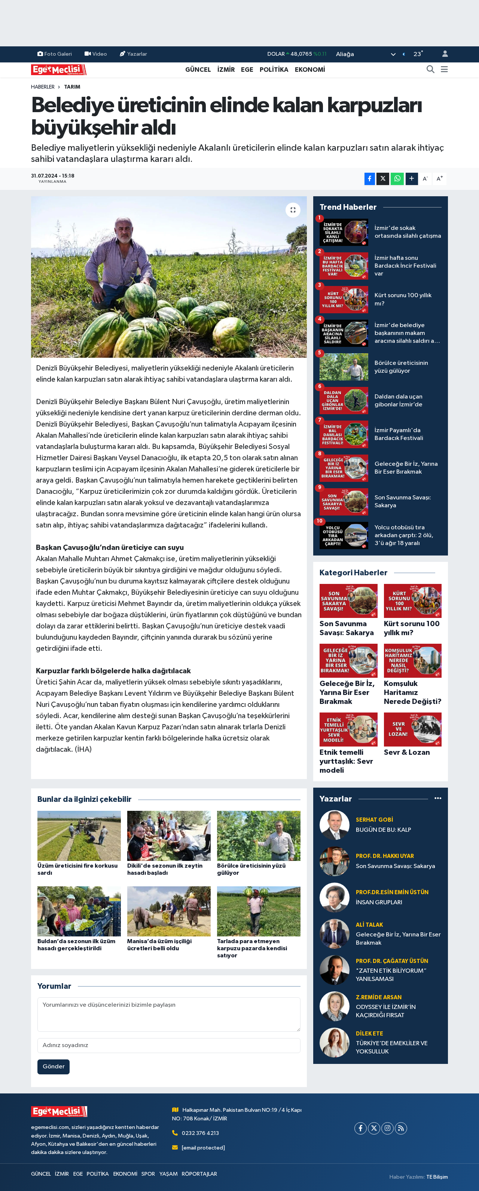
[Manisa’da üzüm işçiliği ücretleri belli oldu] (169, 911)
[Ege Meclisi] (59, 69)
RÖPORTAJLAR (199, 1174)
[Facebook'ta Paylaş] (369, 179)
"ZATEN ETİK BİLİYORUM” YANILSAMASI (391, 975)
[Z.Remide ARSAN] (335, 1006)
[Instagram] (387, 1128)
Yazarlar (137, 54)
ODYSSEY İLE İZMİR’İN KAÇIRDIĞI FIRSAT (386, 1011)
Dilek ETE (369, 1034)
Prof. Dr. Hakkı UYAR (385, 856)
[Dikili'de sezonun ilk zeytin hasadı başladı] (169, 836)
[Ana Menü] (444, 70)
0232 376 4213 (200, 1133)
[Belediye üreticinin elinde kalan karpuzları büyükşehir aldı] (169, 277)
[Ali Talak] (335, 933)
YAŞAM (168, 1174)
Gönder (54, 1067)
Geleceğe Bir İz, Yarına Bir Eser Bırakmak (398, 939)
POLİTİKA (274, 70)
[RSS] (401, 1128)
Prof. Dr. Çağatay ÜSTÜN (392, 961)
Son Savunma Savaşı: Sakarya (395, 866)
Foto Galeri (58, 54)
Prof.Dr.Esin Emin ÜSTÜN (392, 892)
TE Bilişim (437, 1177)
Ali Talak (369, 925)
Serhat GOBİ (374, 820)
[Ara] (431, 70)
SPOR (148, 1174)
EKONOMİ (310, 70)
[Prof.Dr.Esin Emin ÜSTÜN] (335, 897)
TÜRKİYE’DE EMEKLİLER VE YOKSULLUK (392, 1047)
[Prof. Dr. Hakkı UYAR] (335, 861)
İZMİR (226, 70)
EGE (247, 70)
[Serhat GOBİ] (335, 825)
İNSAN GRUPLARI (379, 902)
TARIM (72, 87)
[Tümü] (438, 798)
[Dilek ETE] (335, 1042)
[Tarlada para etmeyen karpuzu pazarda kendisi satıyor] (258, 911)
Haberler (43, 87)
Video (99, 54)
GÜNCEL (198, 70)
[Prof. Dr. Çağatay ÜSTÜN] (335, 970)
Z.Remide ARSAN (379, 997)
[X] (374, 1128)
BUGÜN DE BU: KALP (383, 830)
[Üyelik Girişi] (442, 54)
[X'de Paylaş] (382, 179)
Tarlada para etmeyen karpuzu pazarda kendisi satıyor (252, 948)
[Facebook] (360, 1128)
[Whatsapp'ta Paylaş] (397, 179)
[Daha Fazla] (412, 179)
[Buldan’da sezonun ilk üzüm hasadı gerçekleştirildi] (79, 911)
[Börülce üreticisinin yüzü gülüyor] (258, 836)
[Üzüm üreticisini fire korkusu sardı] (79, 836)
